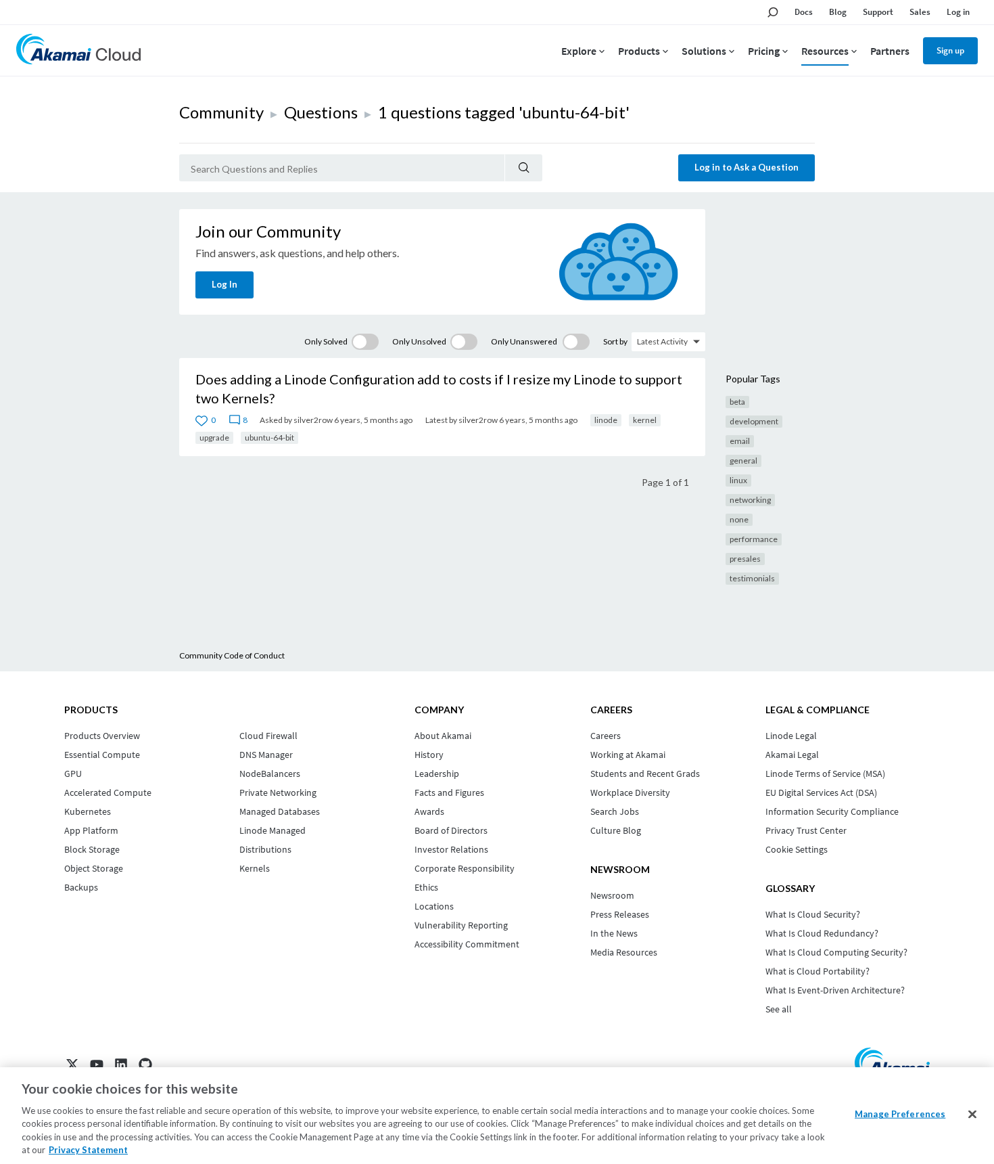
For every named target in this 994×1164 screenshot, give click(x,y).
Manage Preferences (900, 1114)
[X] (72, 1064)
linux (738, 480)
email (740, 441)
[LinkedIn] (121, 1064)
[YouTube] (97, 1064)
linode (605, 420)
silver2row (313, 420)
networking (750, 500)
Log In (224, 284)
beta (737, 402)
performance (754, 539)
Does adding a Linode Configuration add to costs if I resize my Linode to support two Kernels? (438, 388)
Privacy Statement (88, 1149)
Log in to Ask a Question (746, 167)
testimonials (752, 578)
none (739, 519)
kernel (645, 420)
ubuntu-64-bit (269, 437)
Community (221, 112)
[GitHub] (145, 1064)
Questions (321, 112)
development (754, 421)
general (743, 460)
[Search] (523, 167)
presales (745, 559)
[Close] (972, 1114)
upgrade (214, 437)
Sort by (615, 341)
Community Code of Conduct (232, 655)
